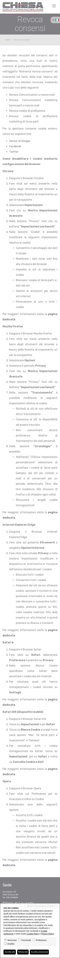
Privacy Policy (47, 934)
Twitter (13, 151)
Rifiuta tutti (23, 952)
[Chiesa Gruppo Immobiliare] (23, 6)
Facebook (15, 146)
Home (7, 40)
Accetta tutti (9, 952)
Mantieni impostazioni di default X (42, 906)
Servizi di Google (19, 141)
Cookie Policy (33, 934)
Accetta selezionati (39, 952)
